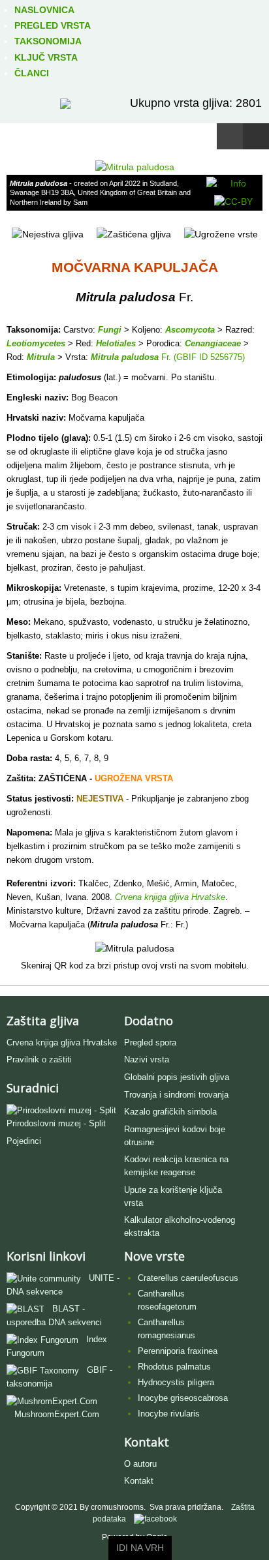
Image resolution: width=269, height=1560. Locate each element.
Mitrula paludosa (125, 357)
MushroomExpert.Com (56, 1414)
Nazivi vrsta (146, 1059)
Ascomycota (190, 330)
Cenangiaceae (213, 343)
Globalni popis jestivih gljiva (176, 1077)
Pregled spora (150, 1042)
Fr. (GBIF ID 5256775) (202, 357)
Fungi (109, 330)
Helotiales (116, 343)
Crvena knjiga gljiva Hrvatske (62, 1042)
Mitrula (41, 357)
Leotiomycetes (36, 343)
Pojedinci (24, 1141)
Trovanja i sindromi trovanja (176, 1095)
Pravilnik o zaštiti (39, 1059)
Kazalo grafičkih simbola (170, 1112)
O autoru (140, 1464)
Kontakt (138, 1481)
